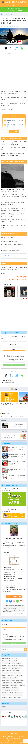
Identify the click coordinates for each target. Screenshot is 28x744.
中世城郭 (18, 663)
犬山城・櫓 (22, 685)
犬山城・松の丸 (14, 685)
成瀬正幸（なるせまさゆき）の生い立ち (15, 121)
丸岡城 (4, 665)
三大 (13, 663)
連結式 (10, 697)
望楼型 (4, 675)
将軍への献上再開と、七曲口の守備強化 (15, 125)
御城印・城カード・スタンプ (8, 670)
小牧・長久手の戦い (16, 668)
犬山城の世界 (11, 675)
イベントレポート (6, 663)
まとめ (8, 132)
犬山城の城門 (18, 675)
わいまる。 (14, 660)
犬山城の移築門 (13, 677)
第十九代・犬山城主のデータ (14, 129)
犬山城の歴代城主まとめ (10, 256)
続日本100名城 (18, 692)
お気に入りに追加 (7, 53)
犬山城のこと (11, 380)
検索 (25, 649)
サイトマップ (15, 736)
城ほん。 (4, 668)
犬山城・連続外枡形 (15, 690)
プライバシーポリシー (14, 740)
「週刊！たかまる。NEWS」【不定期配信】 (14, 357)
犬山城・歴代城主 (10, 382)
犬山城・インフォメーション (8, 680)
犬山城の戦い (5, 677)
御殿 (17, 670)
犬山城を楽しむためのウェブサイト (15, 4)
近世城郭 (4, 697)
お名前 (14, 349)
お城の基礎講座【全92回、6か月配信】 (14, 360)
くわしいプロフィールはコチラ (14, 596)
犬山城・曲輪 (5, 685)
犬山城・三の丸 (19, 680)
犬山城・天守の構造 (17, 682)
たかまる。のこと (6, 660)
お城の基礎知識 (6, 658)
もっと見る (14, 131)
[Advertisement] (14, 73)
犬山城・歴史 (15, 687)
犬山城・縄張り (6, 690)
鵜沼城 (19, 697)
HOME (15, 733)
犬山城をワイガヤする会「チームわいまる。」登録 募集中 (14, 9)
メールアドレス (14, 344)
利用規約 (22, 736)
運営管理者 (7, 736)
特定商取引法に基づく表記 (14, 738)
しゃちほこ (14, 658)
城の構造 (21, 665)
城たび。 (14, 665)
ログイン (14, 416)
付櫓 (9, 665)
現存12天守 (5, 692)
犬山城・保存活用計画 (7, 682)
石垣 (11, 692)
